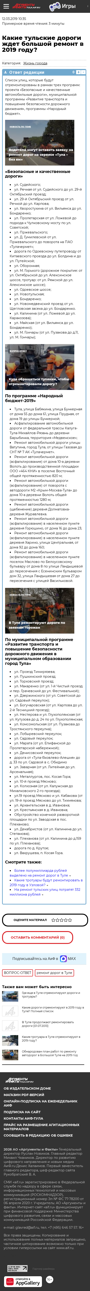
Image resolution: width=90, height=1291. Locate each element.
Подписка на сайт (22, 1112)
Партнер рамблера (43, 1268)
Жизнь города (35, 63)
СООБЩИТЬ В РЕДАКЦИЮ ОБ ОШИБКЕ (38, 1135)
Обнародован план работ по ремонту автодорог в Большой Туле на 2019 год (50, 1053)
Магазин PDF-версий (24, 1095)
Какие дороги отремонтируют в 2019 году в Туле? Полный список (53, 1009)
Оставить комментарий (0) (38, 937)
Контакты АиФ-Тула (23, 1118)
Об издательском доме (27, 1088)
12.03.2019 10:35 (14, 19)
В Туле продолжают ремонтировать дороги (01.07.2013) (48, 1024)
